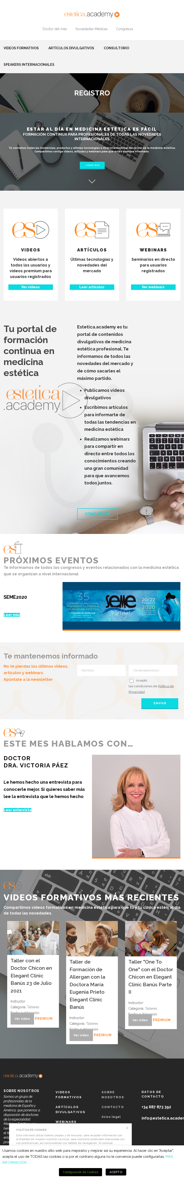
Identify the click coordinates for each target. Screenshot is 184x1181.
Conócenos (97, 514)
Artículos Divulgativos (71, 48)
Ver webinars (153, 287)
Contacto (113, 1107)
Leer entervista (17, 810)
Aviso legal (111, 1117)
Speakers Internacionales (29, 65)
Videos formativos (21, 48)
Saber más (93, 165)
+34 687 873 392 (156, 1107)
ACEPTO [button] (115, 1172)
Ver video (22, 1018)
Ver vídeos (30, 287)
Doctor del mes (55, 29)
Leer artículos (91, 287)
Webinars (66, 1122)
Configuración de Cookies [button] (80, 1172)
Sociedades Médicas (91, 29)
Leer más (12, 615)
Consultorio (116, 48)
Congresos (124, 29)
